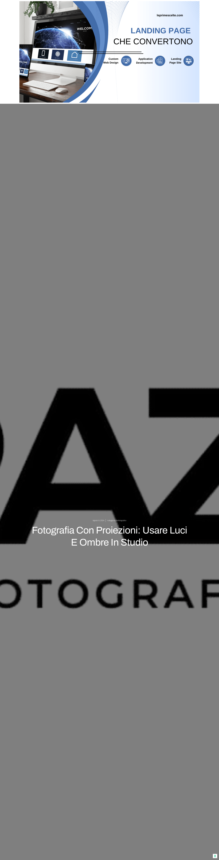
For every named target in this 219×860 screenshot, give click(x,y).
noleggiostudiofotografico (116, 520)
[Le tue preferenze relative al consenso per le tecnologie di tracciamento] (215, 856)
